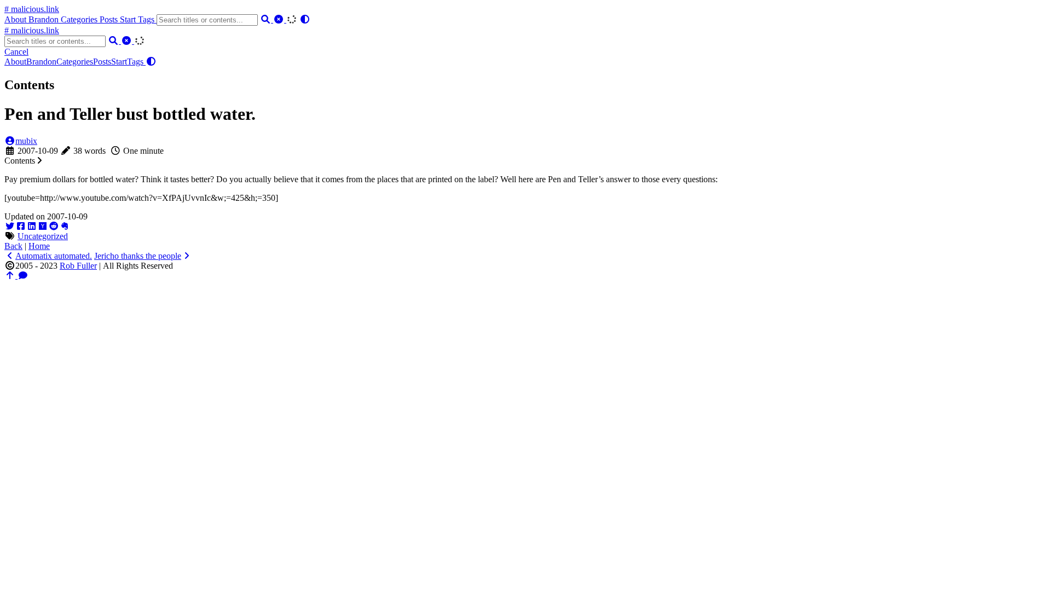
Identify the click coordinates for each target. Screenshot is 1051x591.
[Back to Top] (11, 275)
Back (13, 246)
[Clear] (279, 19)
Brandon (44, 19)
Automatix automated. (53, 255)
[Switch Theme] (304, 19)
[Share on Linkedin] (31, 226)
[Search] (266, 19)
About (16, 19)
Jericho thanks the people (137, 255)
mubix (26, 141)
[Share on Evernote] (64, 226)
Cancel (16, 51)
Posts (110, 19)
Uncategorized (43, 236)
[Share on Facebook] (20, 226)
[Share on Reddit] (53, 226)
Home (39, 246)
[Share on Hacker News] (42, 226)
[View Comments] (23, 275)
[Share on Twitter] (9, 226)
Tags (147, 19)
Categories (80, 19)
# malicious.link (31, 9)
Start (129, 19)
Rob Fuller (78, 265)
